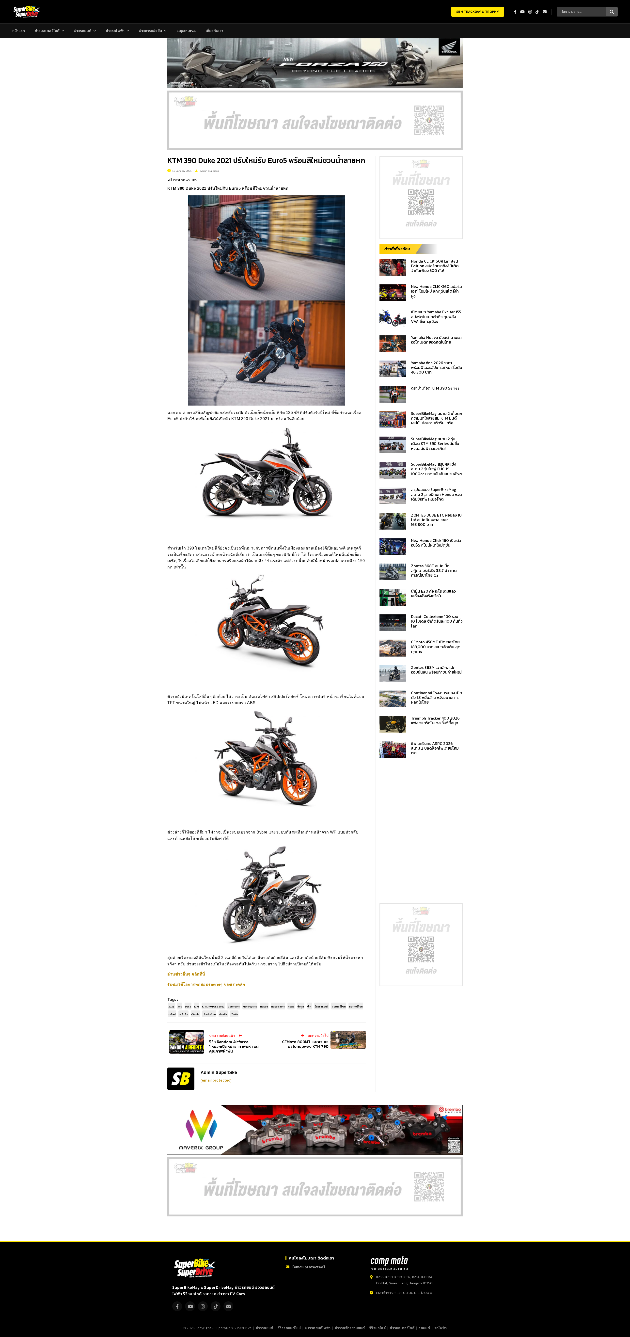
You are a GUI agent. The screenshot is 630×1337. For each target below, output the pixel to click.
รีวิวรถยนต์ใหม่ (289, 1327)
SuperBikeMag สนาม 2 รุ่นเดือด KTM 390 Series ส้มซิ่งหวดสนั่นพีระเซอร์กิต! (435, 443)
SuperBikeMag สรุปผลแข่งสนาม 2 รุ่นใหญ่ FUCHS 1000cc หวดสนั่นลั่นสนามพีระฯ (436, 468)
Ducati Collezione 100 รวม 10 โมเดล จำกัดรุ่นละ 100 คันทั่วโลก (436, 621)
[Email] (228, 1306)
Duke (188, 1006)
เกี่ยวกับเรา (214, 30)
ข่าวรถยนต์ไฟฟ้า (318, 1327)
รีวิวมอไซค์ (377, 1327)
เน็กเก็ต (223, 1014)
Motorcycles (250, 1006)
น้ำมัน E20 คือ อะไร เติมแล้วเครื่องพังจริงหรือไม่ (433, 593)
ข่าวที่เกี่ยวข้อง (397, 249)
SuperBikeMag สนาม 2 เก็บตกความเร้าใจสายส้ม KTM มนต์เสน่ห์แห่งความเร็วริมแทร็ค (436, 418)
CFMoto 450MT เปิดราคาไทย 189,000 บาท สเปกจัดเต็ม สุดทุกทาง (435, 646)
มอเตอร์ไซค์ (339, 1006)
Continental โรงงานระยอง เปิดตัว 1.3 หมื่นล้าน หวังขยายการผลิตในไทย (436, 697)
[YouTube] (190, 1306)
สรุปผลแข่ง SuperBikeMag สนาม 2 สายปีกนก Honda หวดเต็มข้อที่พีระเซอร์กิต (436, 494)
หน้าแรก (18, 30)
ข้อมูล (300, 1006)
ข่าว (309, 1006)
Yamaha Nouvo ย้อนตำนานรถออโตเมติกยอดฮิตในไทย (436, 339)
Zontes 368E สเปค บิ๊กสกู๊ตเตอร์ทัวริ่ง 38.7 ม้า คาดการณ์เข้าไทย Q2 (434, 570)
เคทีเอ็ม (183, 1014)
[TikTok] (215, 1306)
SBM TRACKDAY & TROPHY (477, 11)
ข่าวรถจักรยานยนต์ (350, 1327)
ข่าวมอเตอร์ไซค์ (47, 30)
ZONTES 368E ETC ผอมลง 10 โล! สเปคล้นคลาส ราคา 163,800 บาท (436, 519)
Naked (264, 1006)
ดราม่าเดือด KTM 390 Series (435, 388)
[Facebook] (177, 1306)
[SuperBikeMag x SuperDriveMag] (195, 1268)
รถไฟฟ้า (440, 1327)
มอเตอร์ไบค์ (356, 1006)
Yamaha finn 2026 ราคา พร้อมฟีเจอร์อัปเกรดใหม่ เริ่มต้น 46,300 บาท (436, 367)
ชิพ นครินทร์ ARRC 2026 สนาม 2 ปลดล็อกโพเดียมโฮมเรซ (435, 748)
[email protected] (216, 1080)
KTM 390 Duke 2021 (213, 1006)
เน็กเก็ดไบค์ (209, 1014)
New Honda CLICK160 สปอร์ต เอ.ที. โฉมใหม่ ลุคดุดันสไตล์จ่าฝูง (436, 291)
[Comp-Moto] (389, 1263)
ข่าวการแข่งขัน (150, 30)
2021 (171, 1006)
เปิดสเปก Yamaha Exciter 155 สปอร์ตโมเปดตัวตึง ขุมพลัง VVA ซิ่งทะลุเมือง (436, 316)
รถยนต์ (424, 1327)
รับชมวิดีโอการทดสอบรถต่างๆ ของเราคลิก (206, 984)
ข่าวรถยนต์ (82, 30)
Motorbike (234, 1006)
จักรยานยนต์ (322, 1006)
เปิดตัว (234, 1014)
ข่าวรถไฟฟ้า (115, 30)
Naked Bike (278, 1006)
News (291, 1006)
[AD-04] (421, 197)
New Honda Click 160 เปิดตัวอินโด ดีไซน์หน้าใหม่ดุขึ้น (436, 542)
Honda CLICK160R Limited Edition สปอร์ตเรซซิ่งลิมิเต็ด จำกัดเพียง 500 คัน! (435, 265)
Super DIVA (186, 30)
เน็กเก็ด (195, 1014)
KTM (196, 1006)
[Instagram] (203, 1306)
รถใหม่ (172, 1014)
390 (179, 1006)
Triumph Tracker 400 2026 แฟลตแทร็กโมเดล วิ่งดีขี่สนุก (435, 720)
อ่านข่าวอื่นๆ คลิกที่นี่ (186, 974)
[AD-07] (315, 120)
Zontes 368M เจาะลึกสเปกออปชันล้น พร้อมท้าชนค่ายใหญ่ (436, 669)
